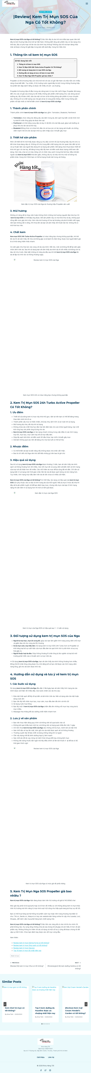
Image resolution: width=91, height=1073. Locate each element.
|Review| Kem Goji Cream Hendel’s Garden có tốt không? (75, 1010)
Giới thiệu (41, 1057)
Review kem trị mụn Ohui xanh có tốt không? (30, 945)
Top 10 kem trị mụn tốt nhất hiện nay (27, 951)
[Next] (86, 1004)
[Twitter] (45, 1070)
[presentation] (15, 995)
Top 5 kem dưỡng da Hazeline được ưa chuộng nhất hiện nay (45, 1010)
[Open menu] (87, 3)
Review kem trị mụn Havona (23, 948)
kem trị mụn (15, 956)
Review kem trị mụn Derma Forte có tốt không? (31, 943)
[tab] (43, 1023)
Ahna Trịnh (41, 27)
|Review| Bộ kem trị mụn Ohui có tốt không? (27, 964)
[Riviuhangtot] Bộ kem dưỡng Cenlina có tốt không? (64, 966)
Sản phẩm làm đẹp (45, 12)
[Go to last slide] (5, 1004)
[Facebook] (41, 1070)
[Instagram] (50, 1070)
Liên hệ (51, 1057)
